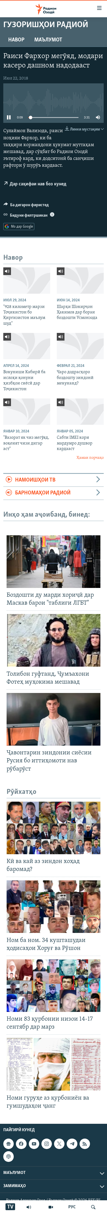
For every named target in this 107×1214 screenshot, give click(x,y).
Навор (16, 40)
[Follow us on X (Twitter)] (59, 1144)
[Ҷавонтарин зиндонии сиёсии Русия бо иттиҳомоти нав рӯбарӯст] (53, 719)
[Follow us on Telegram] (72, 1144)
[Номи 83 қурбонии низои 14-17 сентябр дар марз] (53, 985)
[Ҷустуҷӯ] (93, 1207)
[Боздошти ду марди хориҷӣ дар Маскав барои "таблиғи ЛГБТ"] (53, 561)
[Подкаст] (8, 1156)
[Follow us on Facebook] (21, 1144)
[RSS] (85, 1144)
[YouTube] (51, 1207)
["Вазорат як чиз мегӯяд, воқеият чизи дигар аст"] (26, 411)
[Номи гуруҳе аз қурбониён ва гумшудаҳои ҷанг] (53, 1064)
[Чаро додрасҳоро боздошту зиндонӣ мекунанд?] (80, 346)
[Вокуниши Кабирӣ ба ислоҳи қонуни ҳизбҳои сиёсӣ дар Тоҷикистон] (26, 346)
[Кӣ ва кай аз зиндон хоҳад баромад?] (53, 828)
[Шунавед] (29, 1207)
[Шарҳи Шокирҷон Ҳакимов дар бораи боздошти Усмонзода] (80, 280)
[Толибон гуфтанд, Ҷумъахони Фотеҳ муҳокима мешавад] (53, 640)
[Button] (26, 206)
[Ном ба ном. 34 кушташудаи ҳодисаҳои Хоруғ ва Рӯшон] (53, 906)
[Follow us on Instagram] (46, 1144)
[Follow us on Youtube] (34, 1144)
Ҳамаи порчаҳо (90, 458)
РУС (72, 1207)
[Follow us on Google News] (8, 1144)
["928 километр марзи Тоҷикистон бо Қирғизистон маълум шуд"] (26, 280)
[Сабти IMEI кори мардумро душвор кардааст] (80, 411)
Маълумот (48, 40)
